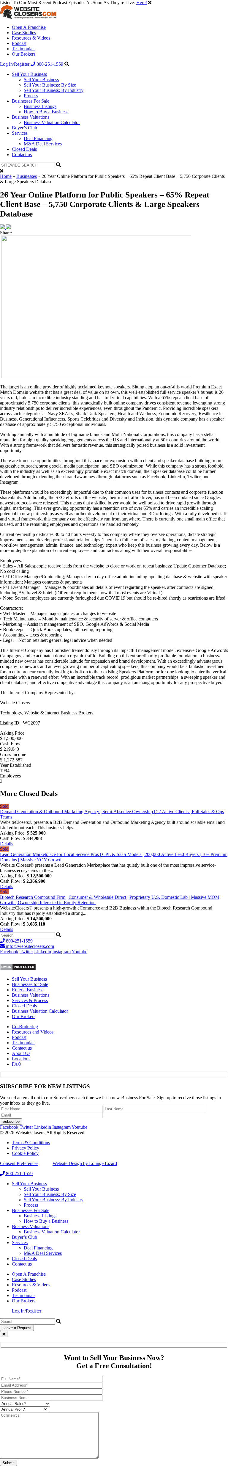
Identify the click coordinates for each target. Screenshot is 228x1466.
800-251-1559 (49, 64)
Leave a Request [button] (16, 1328)
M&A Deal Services (43, 143)
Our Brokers (23, 54)
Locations (21, 1058)
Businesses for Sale (30, 984)
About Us (21, 1053)
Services (20, 133)
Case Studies (24, 32)
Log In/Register (14, 64)
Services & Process (30, 1000)
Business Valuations (30, 117)
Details (6, 843)
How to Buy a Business (46, 111)
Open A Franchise (29, 27)
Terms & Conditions (31, 1142)
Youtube (79, 951)
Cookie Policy (25, 1153)
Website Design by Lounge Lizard (85, 1163)
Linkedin (42, 951)
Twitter (26, 951)
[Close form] (3, 1334)
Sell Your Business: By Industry (53, 90)
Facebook (9, 951)
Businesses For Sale (30, 101)
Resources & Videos (31, 37)
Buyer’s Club (24, 127)
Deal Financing (38, 138)
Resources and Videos (32, 1031)
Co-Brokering (25, 1026)
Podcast (19, 43)
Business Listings (40, 106)
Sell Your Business (29, 74)
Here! (141, 2)
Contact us (22, 154)
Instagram (61, 951)
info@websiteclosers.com (29, 946)
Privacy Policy (25, 1147)
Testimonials (23, 48)
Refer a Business (27, 989)
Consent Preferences (19, 1163)
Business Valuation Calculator (52, 122)
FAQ (16, 1064)
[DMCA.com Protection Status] (18, 968)
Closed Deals (24, 149)
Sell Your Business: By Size (50, 84)
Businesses (26, 176)
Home (6, 176)
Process (31, 95)
